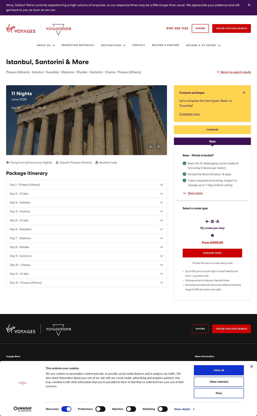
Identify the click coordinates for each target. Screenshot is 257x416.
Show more (195, 193)
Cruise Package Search (231, 28)
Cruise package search (231, 329)
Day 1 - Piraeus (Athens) (25, 184)
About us (44, 45)
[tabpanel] (212, 222)
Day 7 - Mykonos (20, 238)
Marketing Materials (78, 45)
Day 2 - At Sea (19, 193)
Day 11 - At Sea (19, 273)
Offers (200, 28)
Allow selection (219, 381)
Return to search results (236, 72)
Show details (182, 409)
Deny (219, 393)
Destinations (111, 45)
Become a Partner (165, 45)
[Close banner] (251, 366)
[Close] (249, 5)
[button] (53, 45)
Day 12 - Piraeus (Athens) (25, 282)
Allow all (219, 370)
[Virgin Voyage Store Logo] (58, 29)
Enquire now (212, 253)
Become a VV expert (201, 45)
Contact (138, 45)
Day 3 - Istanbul (20, 202)
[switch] (100, 409)
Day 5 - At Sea (19, 220)
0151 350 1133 (177, 28)
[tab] (212, 141)
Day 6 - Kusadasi (20, 229)
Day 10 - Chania (20, 265)
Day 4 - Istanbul (20, 211)
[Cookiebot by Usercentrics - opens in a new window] (22, 409)
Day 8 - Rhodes (19, 247)
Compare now (189, 114)
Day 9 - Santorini (20, 256)
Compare (212, 130)
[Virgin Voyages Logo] (23, 28)
